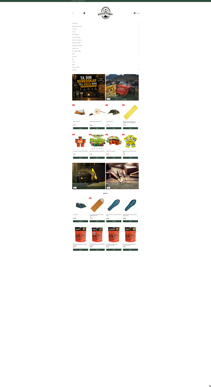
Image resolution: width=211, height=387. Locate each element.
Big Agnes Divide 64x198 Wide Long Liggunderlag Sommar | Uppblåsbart (129, 122)
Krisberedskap (74, 23)
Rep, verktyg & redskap (76, 51)
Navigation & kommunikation (77, 45)
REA (73, 59)
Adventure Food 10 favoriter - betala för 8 (97, 151)
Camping (73, 31)
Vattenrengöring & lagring (77, 26)
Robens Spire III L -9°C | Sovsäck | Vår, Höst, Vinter (113, 215)
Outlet (73, 61)
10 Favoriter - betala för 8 (110, 151)
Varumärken (74, 69)
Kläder (73, 64)
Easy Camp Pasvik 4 (109, 121)
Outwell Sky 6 (75, 214)
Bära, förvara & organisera (77, 40)
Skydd (73, 53)
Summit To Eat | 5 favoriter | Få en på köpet (129, 152)
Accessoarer (74, 56)
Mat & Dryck (74, 29)
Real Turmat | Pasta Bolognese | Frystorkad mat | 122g (112, 245)
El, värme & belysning (76, 37)
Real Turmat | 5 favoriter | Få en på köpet (80, 151)
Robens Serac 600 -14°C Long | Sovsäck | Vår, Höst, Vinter (130, 215)
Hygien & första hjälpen (76, 42)
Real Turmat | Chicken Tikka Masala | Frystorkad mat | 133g (129, 245)
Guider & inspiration (75, 67)
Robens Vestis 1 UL (76, 121)
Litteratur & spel (75, 48)
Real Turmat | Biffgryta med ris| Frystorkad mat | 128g (97, 245)
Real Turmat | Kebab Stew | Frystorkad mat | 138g (80, 245)
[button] (137, 13)
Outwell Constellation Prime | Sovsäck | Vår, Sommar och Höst (97, 215)
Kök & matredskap (75, 34)
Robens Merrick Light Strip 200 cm (96, 121)
